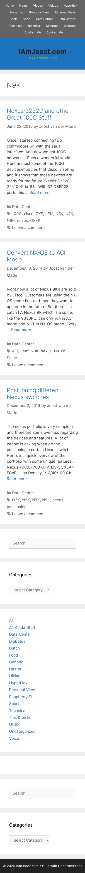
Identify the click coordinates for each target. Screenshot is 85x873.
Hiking (14, 676)
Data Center (44, 19)
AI (11, 620)
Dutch (14, 648)
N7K (69, 213)
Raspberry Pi (20, 697)
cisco (28, 213)
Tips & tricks (20, 717)
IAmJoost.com (42, 51)
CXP (39, 213)
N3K (16, 500)
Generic (16, 662)
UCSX (14, 724)
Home (9, 5)
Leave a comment (28, 227)
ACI (15, 351)
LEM (49, 213)
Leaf (24, 351)
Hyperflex (70, 5)
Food (13, 655)
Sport (13, 19)
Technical (15, 26)
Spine (12, 358)
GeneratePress (70, 866)
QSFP (35, 220)
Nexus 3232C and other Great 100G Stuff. (38, 114)
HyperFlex (18, 683)
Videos (38, 5)
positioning (17, 506)
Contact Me (32, 32)
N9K (11, 220)
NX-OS (60, 351)
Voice (14, 738)
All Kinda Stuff (22, 627)
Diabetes (52, 26)
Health (15, 669)
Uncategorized (22, 731)
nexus (22, 220)
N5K (59, 213)
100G (17, 213)
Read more (39, 192)
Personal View (39, 12)
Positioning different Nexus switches (33, 393)
